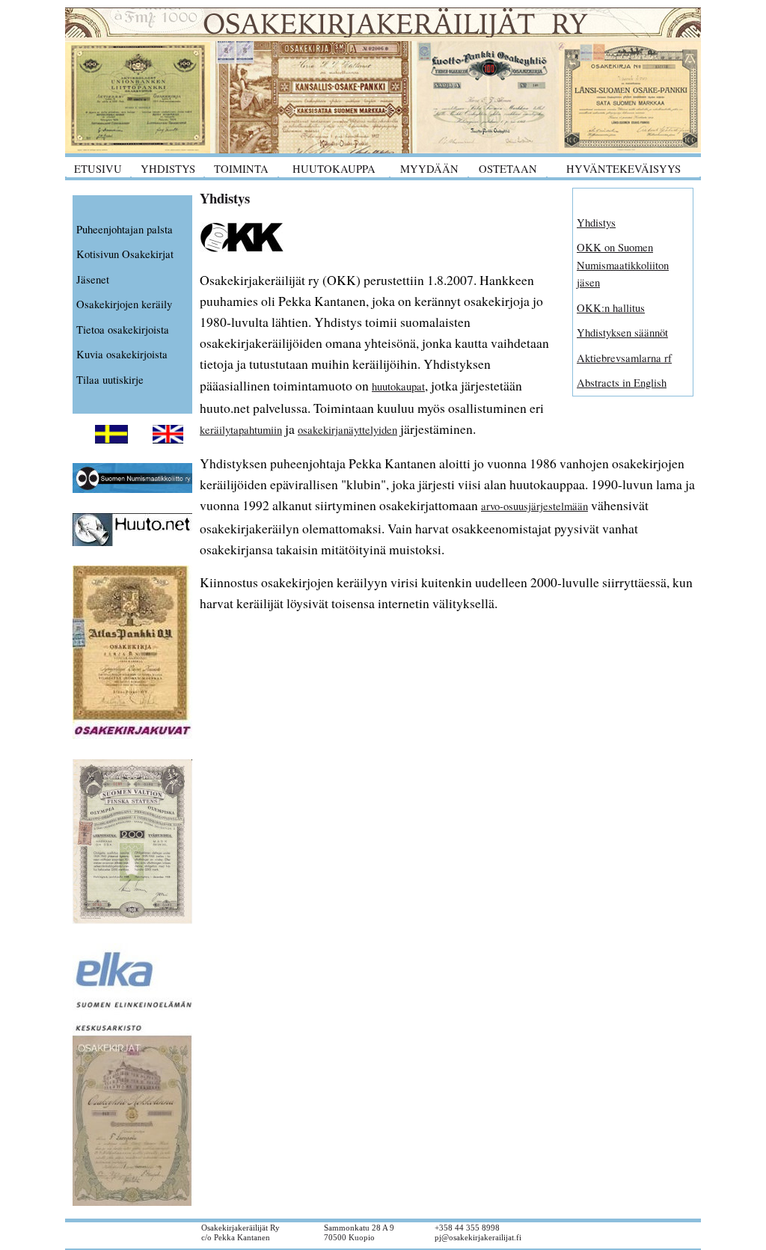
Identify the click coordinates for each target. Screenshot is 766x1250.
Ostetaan (508, 169)
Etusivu (98, 169)
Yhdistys (168, 169)
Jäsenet (92, 279)
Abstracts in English (622, 383)
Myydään (429, 169)
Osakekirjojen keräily (124, 304)
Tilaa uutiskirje (110, 380)
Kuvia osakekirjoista (122, 354)
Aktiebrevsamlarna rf (624, 358)
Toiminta (241, 169)
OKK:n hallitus (611, 308)
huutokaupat (398, 386)
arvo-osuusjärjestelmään (534, 506)
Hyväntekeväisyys (623, 169)
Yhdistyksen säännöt (622, 332)
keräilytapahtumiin (241, 430)
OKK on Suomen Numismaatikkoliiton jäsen (623, 264)
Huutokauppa (334, 169)
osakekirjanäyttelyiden (347, 430)
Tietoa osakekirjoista (122, 329)
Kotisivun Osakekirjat (125, 254)
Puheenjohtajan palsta (124, 229)
